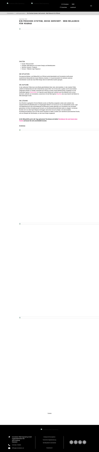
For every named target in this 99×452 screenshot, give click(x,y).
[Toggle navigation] (91, 5)
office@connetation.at (87, 6)
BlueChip (59, 94)
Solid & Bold (33, 92)
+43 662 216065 (16, 445)
